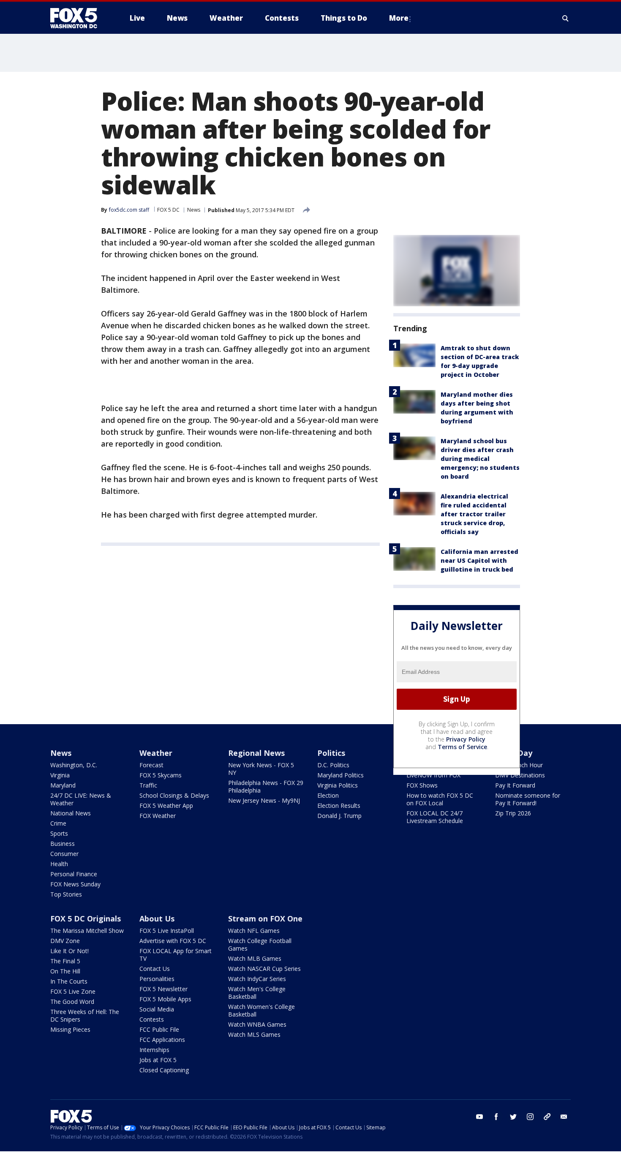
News (193, 209)
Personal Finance (73, 874)
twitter (513, 1116)
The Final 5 (65, 961)
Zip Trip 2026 (513, 813)
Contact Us (154, 969)
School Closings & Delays (174, 795)
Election (328, 795)
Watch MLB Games (254, 958)
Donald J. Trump (339, 816)
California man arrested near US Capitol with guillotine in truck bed (479, 560)
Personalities (156, 979)
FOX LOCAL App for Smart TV (175, 954)
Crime (58, 823)
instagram (530, 1116)
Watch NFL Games (254, 931)
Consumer (64, 854)
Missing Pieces (70, 1029)
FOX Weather (157, 816)
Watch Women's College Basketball (261, 1010)
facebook (496, 1116)
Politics (331, 753)
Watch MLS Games (254, 1034)
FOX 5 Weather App (166, 805)
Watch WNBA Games (257, 1024)
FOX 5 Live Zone (72, 991)
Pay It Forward (515, 785)
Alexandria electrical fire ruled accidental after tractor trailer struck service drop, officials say (474, 514)
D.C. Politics (333, 765)
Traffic (148, 785)
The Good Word (72, 1002)
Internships (154, 1050)
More (399, 18)
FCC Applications (162, 1040)
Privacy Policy (465, 739)
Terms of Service (462, 747)
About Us (156, 918)
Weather (155, 753)
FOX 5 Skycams (160, 775)
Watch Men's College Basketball (257, 992)
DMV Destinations (520, 775)
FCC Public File (159, 1029)
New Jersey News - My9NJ (264, 800)
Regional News (256, 753)
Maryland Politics (340, 775)
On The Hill (65, 971)
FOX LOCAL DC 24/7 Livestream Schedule (434, 817)
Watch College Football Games (259, 944)
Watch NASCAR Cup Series (264, 969)
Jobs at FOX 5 (158, 1060)
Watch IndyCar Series (257, 979)
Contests (151, 1019)
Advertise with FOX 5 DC (172, 941)
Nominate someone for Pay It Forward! (527, 799)
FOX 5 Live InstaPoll (166, 931)
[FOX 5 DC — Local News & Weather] (78, 18)
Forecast (151, 765)
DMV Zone (65, 941)
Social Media (156, 1009)
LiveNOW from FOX (433, 775)
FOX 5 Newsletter (163, 989)
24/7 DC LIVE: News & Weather (80, 799)
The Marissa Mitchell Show (87, 931)
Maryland (63, 785)
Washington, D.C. (73, 765)
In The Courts (68, 981)
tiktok (547, 1116)
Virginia (60, 775)
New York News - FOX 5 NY (261, 769)
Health (59, 864)
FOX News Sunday (75, 884)
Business (62, 844)
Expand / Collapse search (566, 18)
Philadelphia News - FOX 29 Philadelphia (265, 786)
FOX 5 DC (168, 209)
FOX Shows (422, 785)
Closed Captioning (164, 1070)
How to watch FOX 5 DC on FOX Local (439, 799)
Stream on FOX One (265, 918)
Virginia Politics (337, 785)
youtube (479, 1116)
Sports (59, 833)
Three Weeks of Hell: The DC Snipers (84, 1015)
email (564, 1116)
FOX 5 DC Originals (85, 918)
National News (70, 813)
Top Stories (66, 894)
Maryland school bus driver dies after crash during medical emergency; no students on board (480, 458)
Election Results (338, 805)
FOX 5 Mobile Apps (165, 999)
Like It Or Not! (69, 951)
